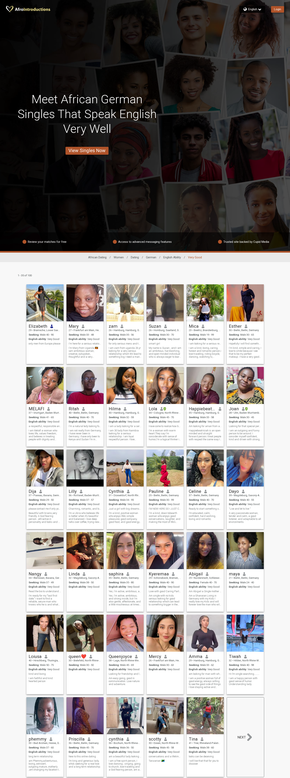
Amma (195, 656)
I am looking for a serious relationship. (205, 343)
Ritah (74, 408)
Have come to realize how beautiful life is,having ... (165, 426)
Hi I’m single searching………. (244, 673)
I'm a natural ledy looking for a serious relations (85, 426)
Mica (194, 326)
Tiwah (235, 656)
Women (119, 257)
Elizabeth (38, 326)
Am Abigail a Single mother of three (205, 591)
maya (234, 573)
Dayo (234, 491)
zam (113, 326)
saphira (116, 573)
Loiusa (35, 656)
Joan (234, 408)
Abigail (196, 573)
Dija (32, 491)
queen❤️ (77, 656)
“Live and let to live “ (240, 508)
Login (277, 9)
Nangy (35, 573)
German (151, 257)
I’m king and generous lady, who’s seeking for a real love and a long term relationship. (85, 763)
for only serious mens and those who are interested (125, 343)
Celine (195, 491)
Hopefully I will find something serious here (245, 343)
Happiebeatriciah (202, 408)
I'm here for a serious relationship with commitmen (85, 343)
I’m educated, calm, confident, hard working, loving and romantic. (202, 516)
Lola (153, 408)
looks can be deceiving (201, 756)
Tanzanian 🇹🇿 (157, 760)
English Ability (172, 257)
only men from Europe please (44, 343)
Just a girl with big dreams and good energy (125, 508)
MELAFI (36, 408)
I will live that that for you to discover (204, 762)
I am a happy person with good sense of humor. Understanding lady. (243, 681)
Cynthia (116, 491)
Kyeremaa (159, 573)
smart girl (154, 343)
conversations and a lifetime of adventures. (165, 756)
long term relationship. (41, 756)
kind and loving (37, 673)
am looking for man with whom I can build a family (205, 673)
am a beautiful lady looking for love (125, 756)
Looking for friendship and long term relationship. (125, 673)
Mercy (155, 656)
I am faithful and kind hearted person (41, 680)
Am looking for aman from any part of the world (205, 426)
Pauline (156, 491)
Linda (74, 573)
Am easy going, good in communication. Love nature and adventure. (124, 681)
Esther (235, 326)
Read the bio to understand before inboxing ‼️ (45, 591)
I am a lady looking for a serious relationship (125, 426)
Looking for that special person (245, 426)
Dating (135, 257)
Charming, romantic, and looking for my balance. (85, 508)
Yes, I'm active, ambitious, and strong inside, (125, 591)
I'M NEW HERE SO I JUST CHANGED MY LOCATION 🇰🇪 (165, 508)
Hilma (115, 408)
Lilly (73, 491)
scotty (155, 739)
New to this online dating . (83, 756)
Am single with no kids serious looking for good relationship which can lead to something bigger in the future (164, 600)
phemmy (38, 739)
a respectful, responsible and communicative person (45, 426)
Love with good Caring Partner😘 (165, 591)
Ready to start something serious (205, 508)
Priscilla (77, 739)
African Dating (97, 257)
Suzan (155, 326)
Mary (74, 326)
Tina (193, 739)
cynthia (116, 739)
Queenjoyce (120, 656)
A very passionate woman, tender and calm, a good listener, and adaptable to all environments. (245, 517)
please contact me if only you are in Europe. (45, 508)
